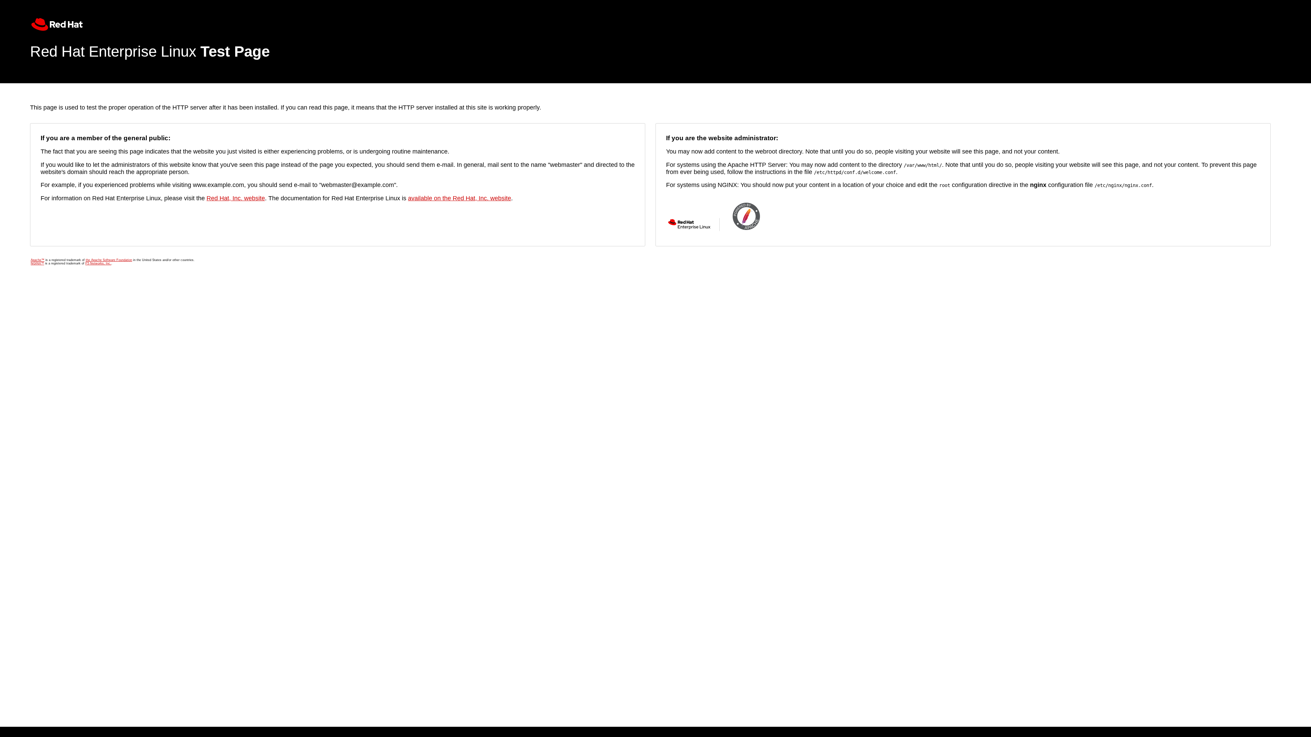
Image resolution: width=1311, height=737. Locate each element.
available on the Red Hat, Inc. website (459, 198)
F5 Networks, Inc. (98, 263)
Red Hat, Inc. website (236, 198)
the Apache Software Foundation (109, 260)
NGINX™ (37, 263)
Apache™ (37, 260)
